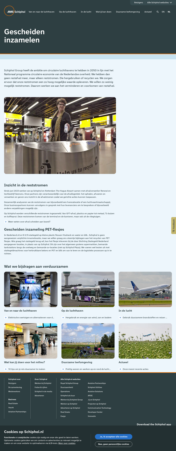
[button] (173, 225)
